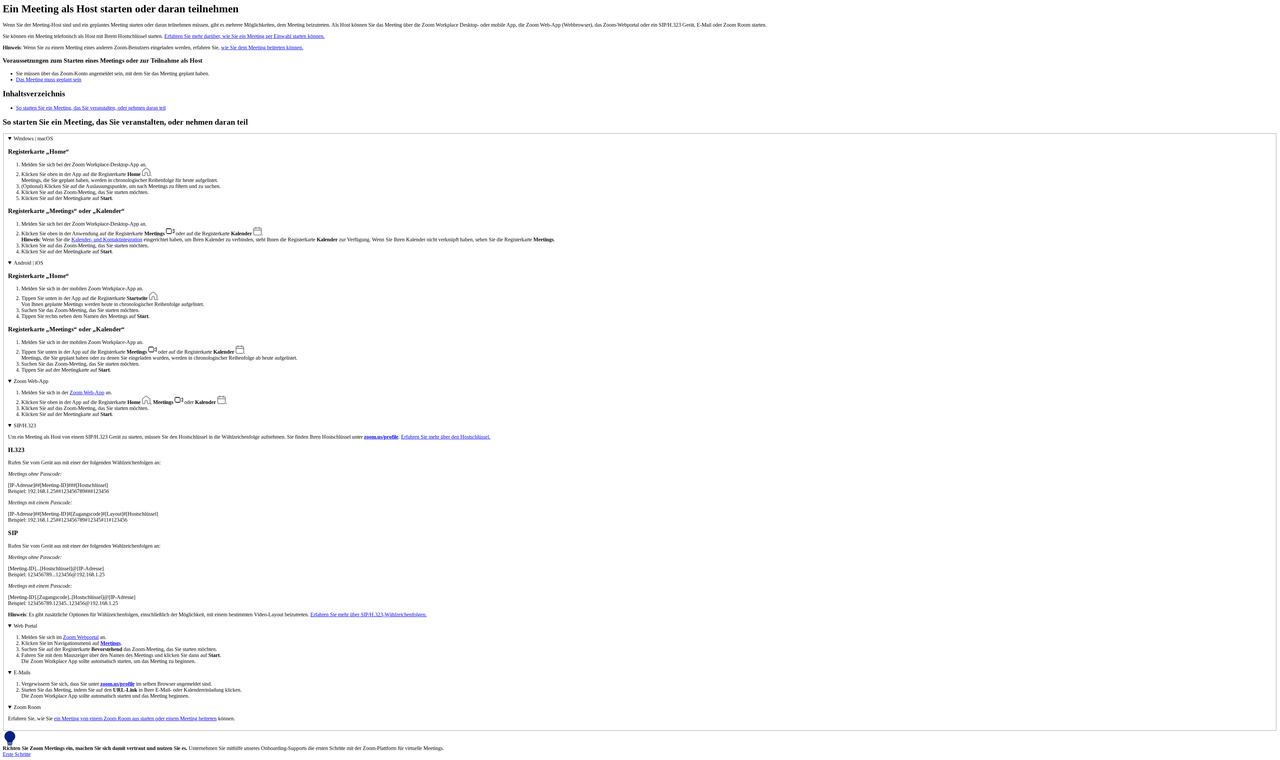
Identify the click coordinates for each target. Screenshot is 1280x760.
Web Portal (25, 626)
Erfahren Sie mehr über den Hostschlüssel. (445, 437)
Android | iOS (28, 263)
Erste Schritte (17, 754)
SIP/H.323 (25, 425)
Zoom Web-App (31, 381)
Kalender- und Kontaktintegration (106, 239)
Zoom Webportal (81, 637)
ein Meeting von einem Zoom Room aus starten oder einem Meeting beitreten (135, 718)
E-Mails (22, 672)
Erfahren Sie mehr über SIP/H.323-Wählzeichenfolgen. (368, 614)
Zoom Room (27, 707)
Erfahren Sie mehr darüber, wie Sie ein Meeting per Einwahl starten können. (244, 36)
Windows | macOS (33, 138)
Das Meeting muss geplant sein (48, 79)
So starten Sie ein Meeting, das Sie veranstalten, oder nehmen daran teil (91, 108)
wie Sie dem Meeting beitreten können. (262, 47)
